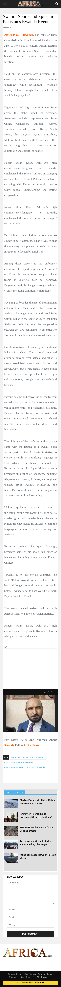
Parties (49, 974)
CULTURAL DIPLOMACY (22, 757)
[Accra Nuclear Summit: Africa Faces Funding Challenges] (11, 844)
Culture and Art (14, 977)
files (50, 977)
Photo (28, 977)
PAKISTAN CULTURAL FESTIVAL (18, 762)
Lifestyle (40, 757)
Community (42, 974)
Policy (26, 974)
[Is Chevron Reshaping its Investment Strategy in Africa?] (11, 817)
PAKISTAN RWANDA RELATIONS (19, 767)
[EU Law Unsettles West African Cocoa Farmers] (11, 831)
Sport (22, 977)
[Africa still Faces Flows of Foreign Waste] (11, 858)
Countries (11, 974)
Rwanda (41, 767)
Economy (33, 974)
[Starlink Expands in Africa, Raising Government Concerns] (11, 803)
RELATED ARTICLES (14, 793)
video (33, 977)
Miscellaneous (42, 977)
